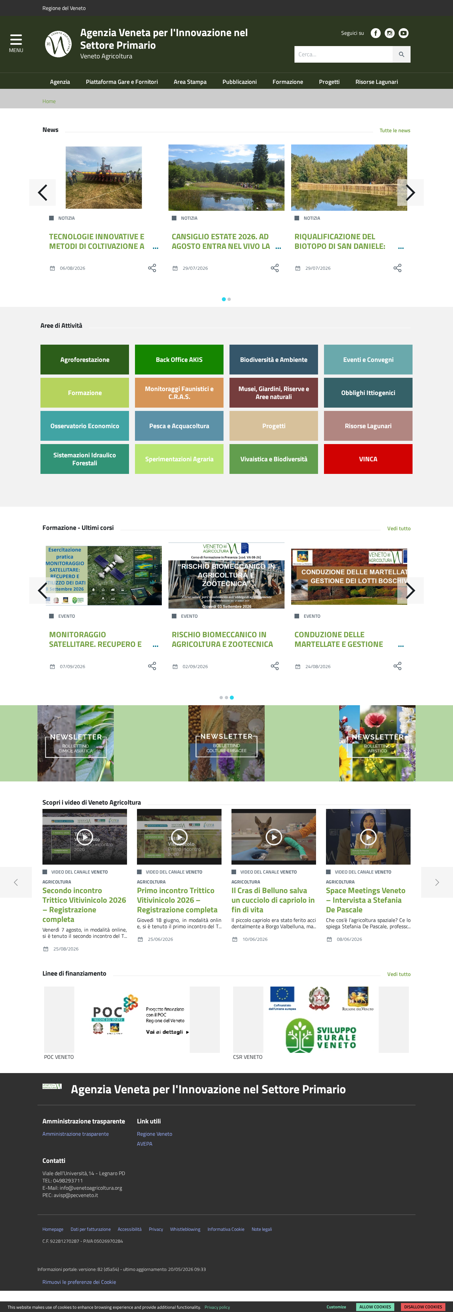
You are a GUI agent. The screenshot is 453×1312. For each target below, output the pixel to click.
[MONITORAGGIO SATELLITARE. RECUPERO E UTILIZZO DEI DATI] (104, 575)
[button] (16, 44)
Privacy (156, 1229)
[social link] (376, 33)
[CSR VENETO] (321, 1020)
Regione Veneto (154, 1134)
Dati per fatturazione (91, 1229)
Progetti (330, 81)
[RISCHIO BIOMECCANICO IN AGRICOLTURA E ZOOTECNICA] (226, 575)
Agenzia (60, 81)
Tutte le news (395, 130)
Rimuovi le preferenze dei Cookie (79, 1282)
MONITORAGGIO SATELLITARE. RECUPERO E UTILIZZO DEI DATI (95, 643)
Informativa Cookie (226, 1229)
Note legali (262, 1229)
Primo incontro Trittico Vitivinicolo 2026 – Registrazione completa (177, 899)
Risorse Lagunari (377, 81)
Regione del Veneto (64, 8)
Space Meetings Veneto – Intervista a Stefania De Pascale (366, 899)
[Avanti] (410, 192)
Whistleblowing (185, 1229)
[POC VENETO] (132, 1020)
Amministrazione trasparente (75, 1134)
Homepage (52, 1229)
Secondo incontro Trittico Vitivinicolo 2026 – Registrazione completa (84, 904)
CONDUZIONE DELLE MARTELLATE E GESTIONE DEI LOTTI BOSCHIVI (338, 643)
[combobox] (352, 54)
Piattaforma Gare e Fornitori (122, 81)
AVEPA (145, 1144)
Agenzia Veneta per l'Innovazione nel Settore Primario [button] (208, 1089)
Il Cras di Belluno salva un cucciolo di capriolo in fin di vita (273, 899)
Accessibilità (130, 1229)
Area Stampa (191, 81)
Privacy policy (217, 1307)
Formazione (288, 81)
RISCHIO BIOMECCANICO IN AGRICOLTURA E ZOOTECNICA (222, 639)
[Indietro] (42, 192)
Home (49, 101)
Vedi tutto (399, 528)
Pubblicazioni (240, 81)
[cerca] (401, 54)
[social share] (152, 267)
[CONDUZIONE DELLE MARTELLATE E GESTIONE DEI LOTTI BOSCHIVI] (349, 575)
